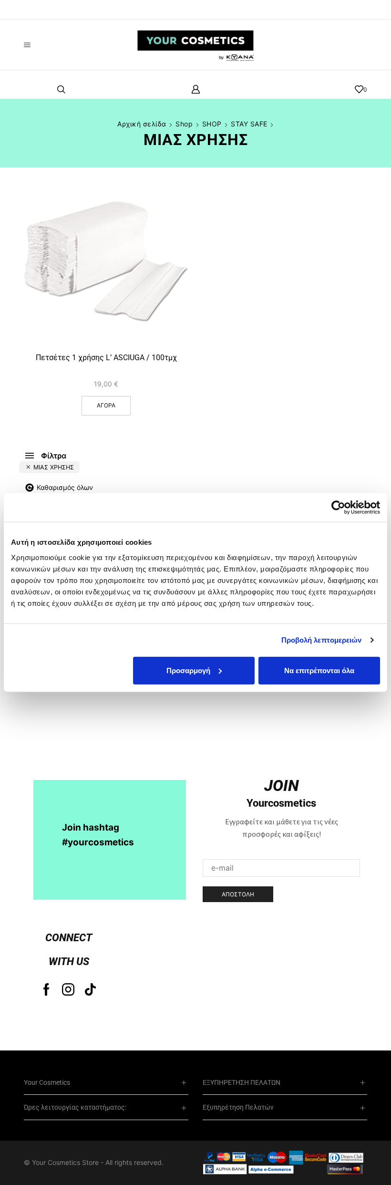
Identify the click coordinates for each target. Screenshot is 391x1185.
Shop (184, 124)
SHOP (212, 124)
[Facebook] (46, 989)
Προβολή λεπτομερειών (321, 640)
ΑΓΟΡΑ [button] (170, 302)
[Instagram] (68, 989)
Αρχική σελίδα (141, 124)
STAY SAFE (249, 124)
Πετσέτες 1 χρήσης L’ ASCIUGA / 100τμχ (106, 357)
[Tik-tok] (90, 989)
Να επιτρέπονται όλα (319, 670)
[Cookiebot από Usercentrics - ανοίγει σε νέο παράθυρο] (338, 507)
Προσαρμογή (188, 670)
